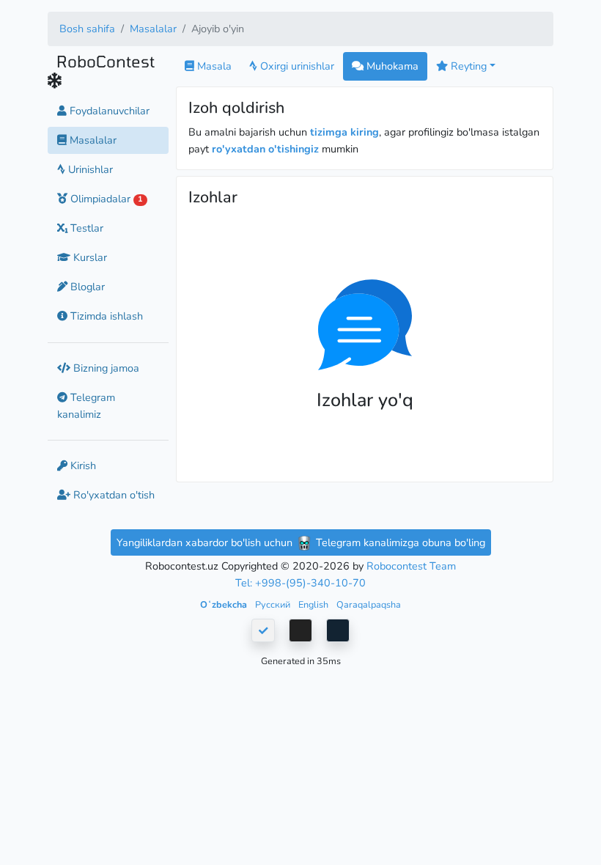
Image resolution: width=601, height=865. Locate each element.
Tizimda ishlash (105, 316)
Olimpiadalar (104, 198)
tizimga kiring (344, 132)
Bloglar (86, 286)
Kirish (81, 465)
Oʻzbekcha (224, 604)
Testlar (85, 228)
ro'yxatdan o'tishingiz (265, 148)
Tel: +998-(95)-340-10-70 (300, 582)
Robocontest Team (411, 566)
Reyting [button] (467, 66)
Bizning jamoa (104, 368)
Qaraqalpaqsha (368, 604)
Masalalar (153, 28)
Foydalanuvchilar (108, 110)
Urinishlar (89, 169)
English (314, 604)
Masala (213, 66)
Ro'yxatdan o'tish (112, 494)
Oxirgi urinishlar (295, 66)
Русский (273, 604)
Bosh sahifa (87, 28)
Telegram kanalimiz (86, 406)
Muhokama (391, 66)
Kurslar (88, 257)
